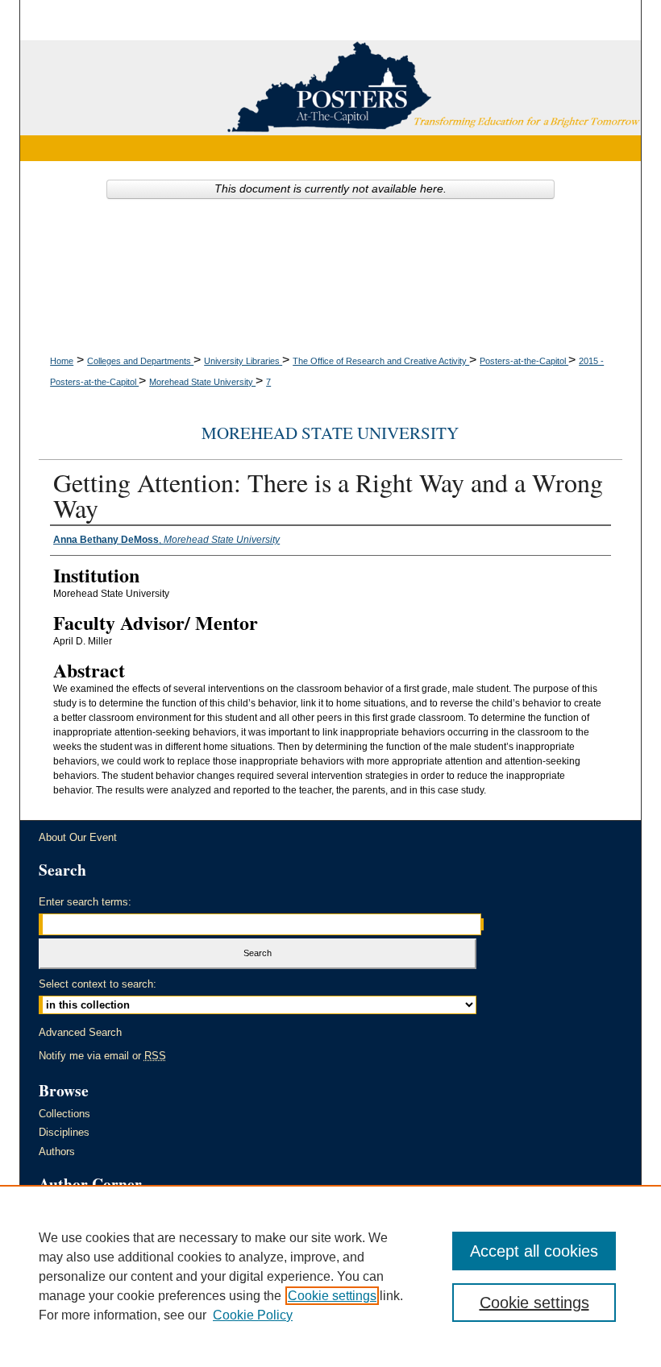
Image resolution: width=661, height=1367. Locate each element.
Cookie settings (332, 1296)
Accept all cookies (534, 1251)
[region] (330, 1276)
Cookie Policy (253, 1315)
